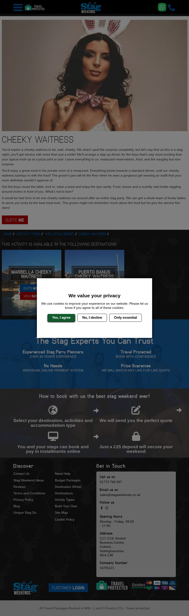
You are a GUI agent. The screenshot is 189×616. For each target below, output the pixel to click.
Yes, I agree (61, 318)
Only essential (125, 318)
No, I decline (92, 318)
